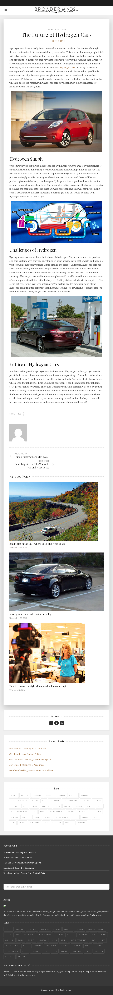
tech (96, 817)
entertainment (70, 801)
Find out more (96, 915)
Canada (62, 795)
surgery (85, 817)
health (90, 806)
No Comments (58, 41)
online (71, 812)
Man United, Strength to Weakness (26, 765)
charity (73, 795)
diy (43, 801)
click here (13, 975)
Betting (25, 795)
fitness (97, 801)
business (50, 795)
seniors (14, 817)
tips (13, 823)
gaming (67, 806)
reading (82, 812)
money (42, 812)
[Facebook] (51, 723)
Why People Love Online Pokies (25, 754)
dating (35, 801)
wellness (69, 823)
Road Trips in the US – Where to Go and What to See (37, 543)
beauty (14, 795)
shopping (26, 817)
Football (15, 806)
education (54, 801)
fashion (85, 801)
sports (48, 817)
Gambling (46, 806)
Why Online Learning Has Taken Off (27, 748)
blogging (37, 795)
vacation (57, 823)
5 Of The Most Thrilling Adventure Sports (30, 759)
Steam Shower (62, 817)
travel (22, 823)
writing (81, 823)
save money (95, 812)
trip (46, 823)
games (57, 806)
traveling (34, 823)
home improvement (19, 812)
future (34, 806)
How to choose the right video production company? (37, 686)
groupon (78, 806)
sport (37, 817)
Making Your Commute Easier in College (31, 614)
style (75, 817)
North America (56, 812)
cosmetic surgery (19, 801)
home (100, 806)
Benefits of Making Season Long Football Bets (32, 770)
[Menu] (5, 10)
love (34, 812)
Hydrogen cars (68, 67)
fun (24, 806)
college (84, 795)
